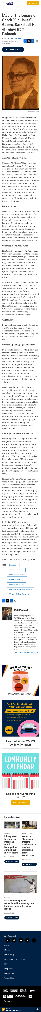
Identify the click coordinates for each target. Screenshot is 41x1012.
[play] (3, 1009)
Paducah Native (15, 579)
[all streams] (38, 1009)
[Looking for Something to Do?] (20, 771)
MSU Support (9, 973)
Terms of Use (9, 978)
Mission (7, 950)
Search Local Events (20, 802)
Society (7, 833)
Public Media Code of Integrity (15, 959)
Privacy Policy (9, 955)
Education (13, 565)
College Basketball (16, 584)
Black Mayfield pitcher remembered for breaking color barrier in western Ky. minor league (19, 904)
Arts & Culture (27, 833)
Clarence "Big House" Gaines (20, 589)
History (7, 898)
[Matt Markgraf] (7, 613)
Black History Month (17, 575)
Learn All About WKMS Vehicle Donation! (20, 743)
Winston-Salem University (19, 594)
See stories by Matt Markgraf (26, 652)
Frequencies (8, 969)
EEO (6, 964)
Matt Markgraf (16, 38)
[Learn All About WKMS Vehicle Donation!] (20, 718)
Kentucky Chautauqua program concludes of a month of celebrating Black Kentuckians (29, 846)
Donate (34, 3)
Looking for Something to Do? (20, 795)
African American (16, 570)
